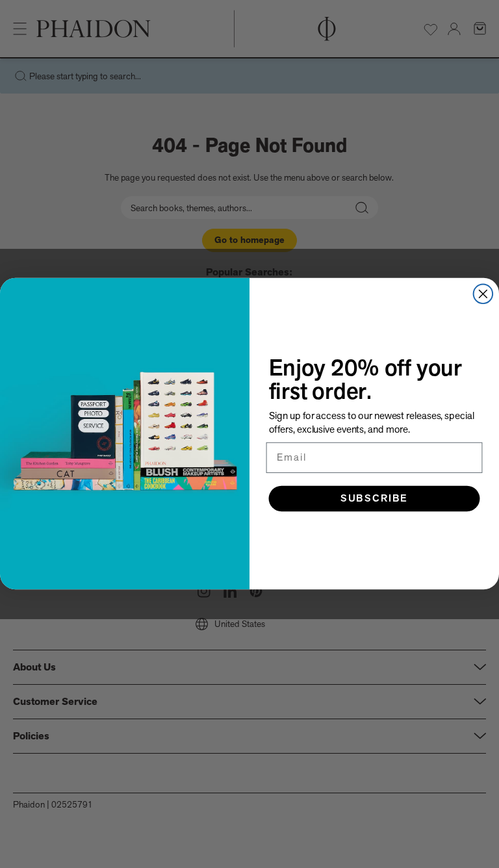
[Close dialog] (483, 294)
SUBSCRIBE (374, 498)
